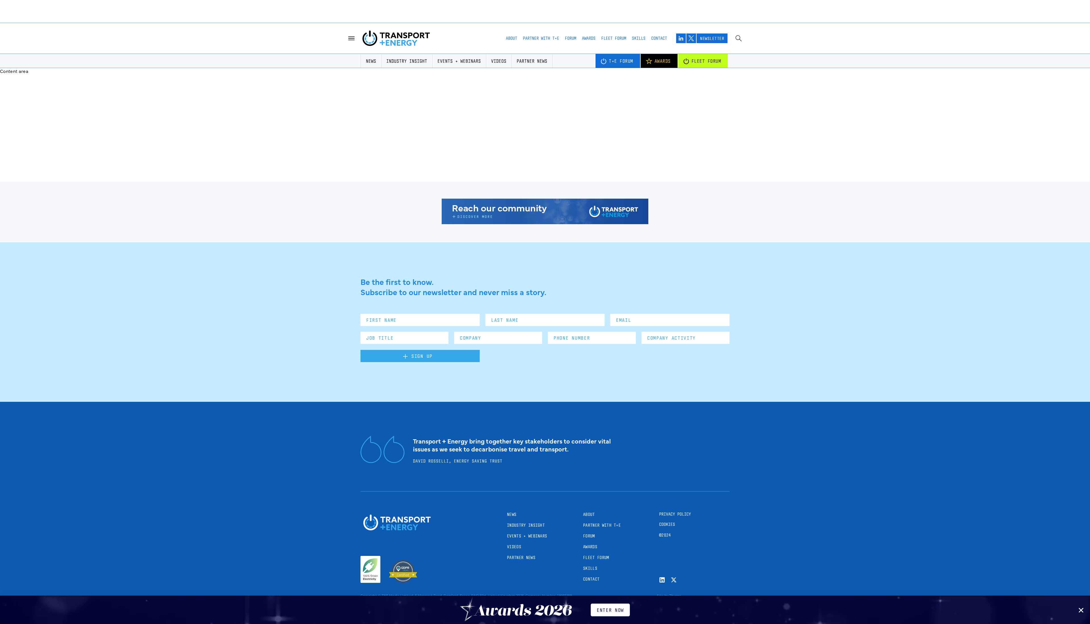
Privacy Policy (675, 514)
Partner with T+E (541, 38)
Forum (570, 38)
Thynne (675, 595)
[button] (1081, 610)
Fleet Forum (613, 38)
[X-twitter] (674, 580)
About (511, 38)
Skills (638, 38)
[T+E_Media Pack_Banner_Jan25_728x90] (545, 222)
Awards (589, 38)
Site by (662, 595)
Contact (659, 38)
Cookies (667, 524)
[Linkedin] (662, 580)
